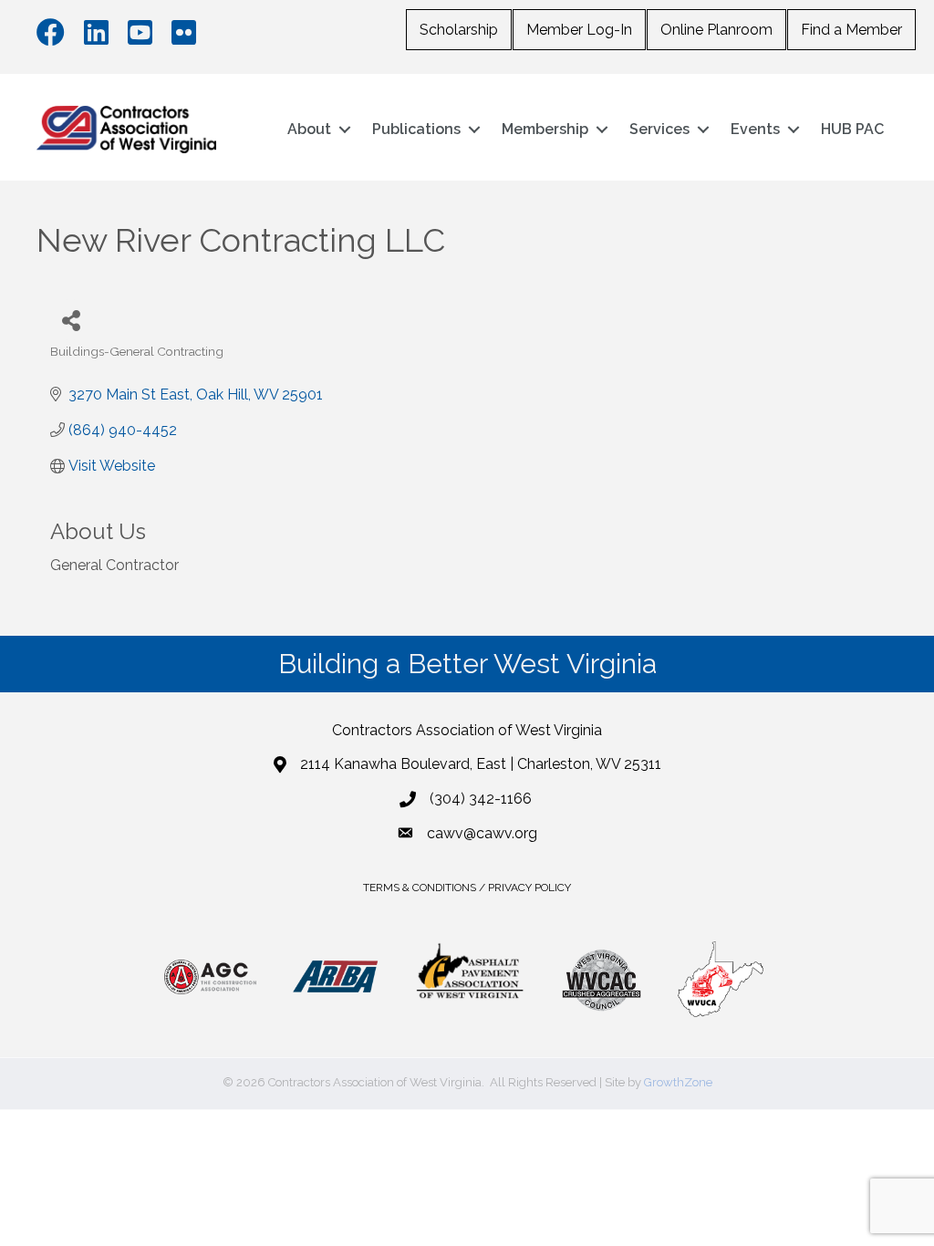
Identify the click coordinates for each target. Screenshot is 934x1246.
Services (659, 129)
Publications (416, 129)
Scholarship (459, 29)
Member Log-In (579, 29)
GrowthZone (678, 1082)
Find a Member (851, 29)
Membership (545, 129)
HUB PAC (852, 129)
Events (755, 129)
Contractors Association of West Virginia (467, 730)
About (309, 129)
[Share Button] (70, 319)
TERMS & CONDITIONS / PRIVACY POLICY (467, 887)
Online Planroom (716, 29)
